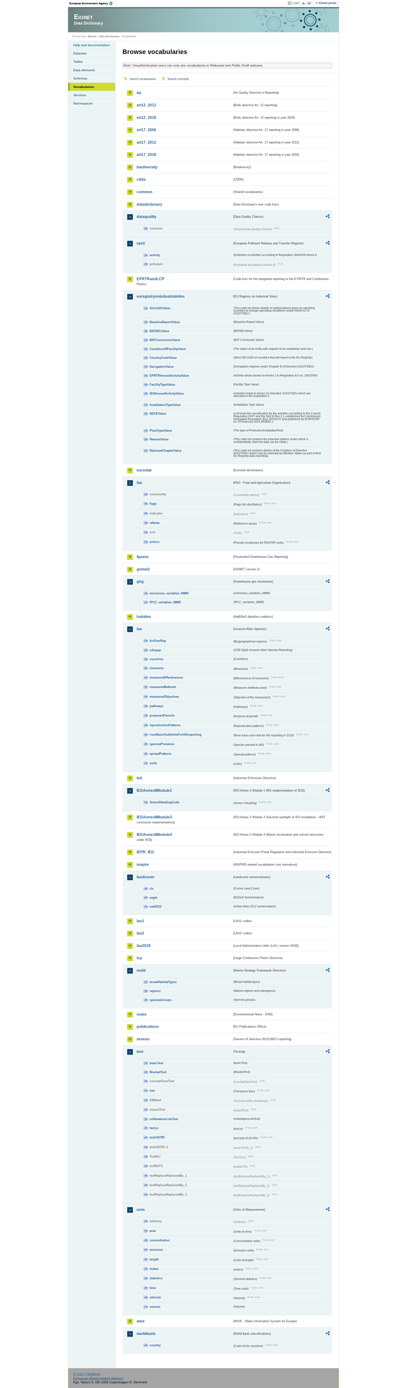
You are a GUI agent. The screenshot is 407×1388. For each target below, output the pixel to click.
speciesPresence (162, 744)
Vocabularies (83, 87)
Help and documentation (91, 45)
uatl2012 (156, 906)
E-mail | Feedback (86, 1374)
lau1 (140, 921)
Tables (78, 61)
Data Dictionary (108, 36)
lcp (139, 958)
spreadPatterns (160, 753)
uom (141, 1210)
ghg (140, 581)
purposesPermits (162, 715)
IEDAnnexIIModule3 (154, 817)
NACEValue (158, 413)
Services (79, 95)
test (140, 1052)
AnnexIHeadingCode (164, 802)
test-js (154, 1128)
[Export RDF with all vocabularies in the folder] (328, 217)
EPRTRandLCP (150, 279)
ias (139, 629)
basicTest (156, 1063)
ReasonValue (159, 439)
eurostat (144, 470)
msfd (141, 970)
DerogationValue (162, 366)
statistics (156, 1278)
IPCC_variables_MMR (165, 602)
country (155, 1345)
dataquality (146, 217)
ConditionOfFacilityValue (168, 349)
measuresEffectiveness (166, 677)
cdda (141, 179)
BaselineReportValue (165, 322)
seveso (143, 1039)
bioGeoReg (158, 640)
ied (139, 778)
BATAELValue (159, 331)
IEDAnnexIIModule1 (154, 790)
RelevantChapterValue (165, 450)
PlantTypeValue (161, 430)
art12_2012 (146, 105)
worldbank (146, 1334)
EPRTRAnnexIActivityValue (169, 375)
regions (155, 991)
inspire (143, 865)
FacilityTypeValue (162, 384)
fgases (143, 557)
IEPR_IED (145, 852)
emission (156, 1249)
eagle (153, 897)
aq (139, 93)
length (154, 1259)
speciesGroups (160, 1000)
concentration (160, 1240)
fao (139, 483)
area (153, 1231)
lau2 (140, 933)
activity (155, 255)
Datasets (79, 53)
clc (152, 888)
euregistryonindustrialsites (161, 296)
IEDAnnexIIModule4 (154, 835)
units (153, 763)
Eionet (92, 36)
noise (142, 1014)
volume (155, 1307)
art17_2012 (146, 142)
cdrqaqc (155, 650)
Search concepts (178, 79)
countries (156, 659)
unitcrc (155, 542)
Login (295, 3)
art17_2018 (146, 155)
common (144, 192)
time (153, 1288)
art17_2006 (146, 130)
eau (152, 1090)
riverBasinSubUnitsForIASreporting (175, 734)
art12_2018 (146, 118)
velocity (155, 1297)
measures (157, 668)
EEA (92, 3)
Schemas (80, 78)
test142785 (157, 1137)
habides (144, 617)
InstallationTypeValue (165, 405)
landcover (146, 877)
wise (141, 1321)
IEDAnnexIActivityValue (167, 393)
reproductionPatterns (165, 725)
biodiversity (147, 167)
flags (153, 503)
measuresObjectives (164, 696)
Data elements (84, 70)
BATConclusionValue (165, 340)
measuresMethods (163, 687)
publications (148, 1027)
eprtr (141, 243)
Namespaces (83, 103)
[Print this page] (304, 3)
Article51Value (160, 308)
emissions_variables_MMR (169, 593)
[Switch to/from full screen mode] (310, 3)
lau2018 (144, 946)
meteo (154, 1269)
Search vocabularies (143, 79)
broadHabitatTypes (163, 982)
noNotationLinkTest (164, 1119)
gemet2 (143, 569)
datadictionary (149, 204)
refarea (154, 523)
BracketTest (158, 1072)
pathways (156, 706)
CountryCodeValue (163, 357)
